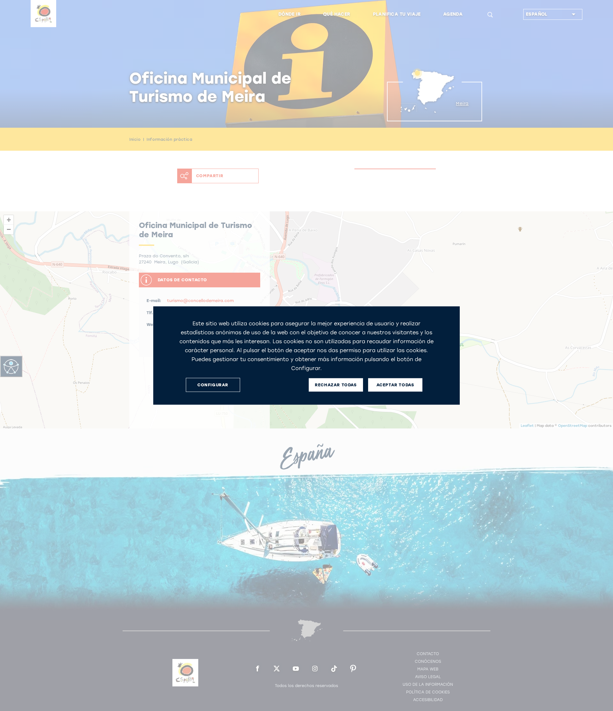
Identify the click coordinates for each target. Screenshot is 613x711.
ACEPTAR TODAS (395, 384)
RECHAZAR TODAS (335, 384)
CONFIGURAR (212, 384)
